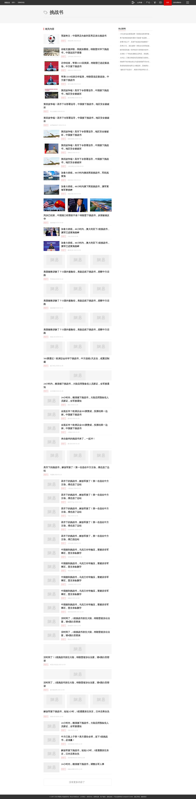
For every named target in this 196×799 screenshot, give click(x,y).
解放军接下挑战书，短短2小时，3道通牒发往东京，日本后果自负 (76, 711)
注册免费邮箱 (177, 2)
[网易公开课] (140, 2)
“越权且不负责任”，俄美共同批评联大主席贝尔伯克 (136, 70)
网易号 (63, 41)
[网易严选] (148, 2)
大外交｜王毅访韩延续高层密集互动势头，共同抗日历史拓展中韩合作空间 (136, 58)
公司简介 (83, 797)
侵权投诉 (143, 797)
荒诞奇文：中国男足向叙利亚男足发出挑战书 (84, 35)
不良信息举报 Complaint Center (123, 797)
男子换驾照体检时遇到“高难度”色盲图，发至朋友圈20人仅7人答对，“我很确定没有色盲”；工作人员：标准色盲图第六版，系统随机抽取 (136, 38)
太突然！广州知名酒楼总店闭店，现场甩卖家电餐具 (136, 54)
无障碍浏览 (21, 2)
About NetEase (74, 797)
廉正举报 (137, 797)
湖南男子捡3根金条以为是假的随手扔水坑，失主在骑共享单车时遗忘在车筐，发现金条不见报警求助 (136, 62)
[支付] (155, 2)
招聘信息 (96, 797)
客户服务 (103, 797)
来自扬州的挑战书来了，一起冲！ (78, 438)
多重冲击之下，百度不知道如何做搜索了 (134, 42)
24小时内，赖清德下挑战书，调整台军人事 (82, 764)
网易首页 (7, 2)
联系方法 (89, 797)
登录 (167, 2)
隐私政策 (109, 797)
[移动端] (133, 2)
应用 (13, 2)
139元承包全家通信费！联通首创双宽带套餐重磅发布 (136, 34)
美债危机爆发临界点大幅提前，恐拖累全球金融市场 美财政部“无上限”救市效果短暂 (136, 66)
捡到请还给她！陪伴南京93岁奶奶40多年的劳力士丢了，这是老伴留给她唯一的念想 (136, 50)
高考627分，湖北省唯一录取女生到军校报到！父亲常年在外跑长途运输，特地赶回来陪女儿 (136, 46)
